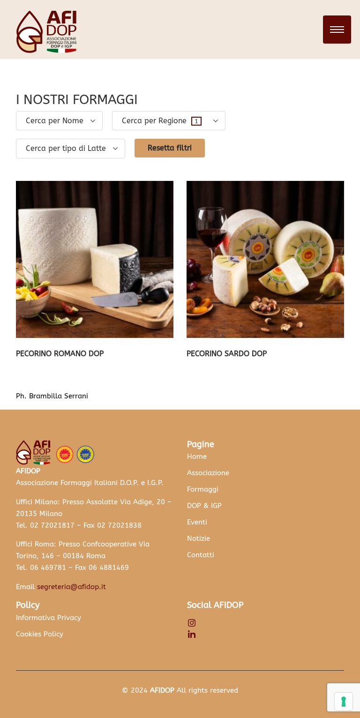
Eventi (197, 522)
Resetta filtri (170, 147)
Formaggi (202, 489)
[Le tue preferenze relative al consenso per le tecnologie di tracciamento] (343, 702)
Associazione (208, 473)
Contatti (200, 555)
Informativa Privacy (48, 617)
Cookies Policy (39, 634)
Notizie (198, 538)
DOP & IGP (204, 505)
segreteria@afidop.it (71, 587)
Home (197, 456)
